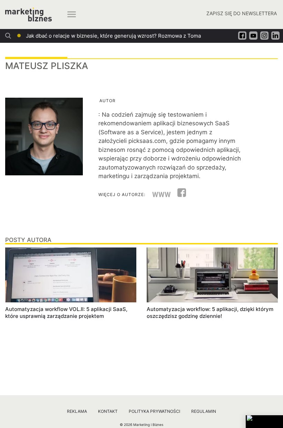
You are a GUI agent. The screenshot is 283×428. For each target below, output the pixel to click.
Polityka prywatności (154, 411)
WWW (161, 195)
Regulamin (203, 411)
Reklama (77, 411)
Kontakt (108, 411)
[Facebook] (179, 194)
